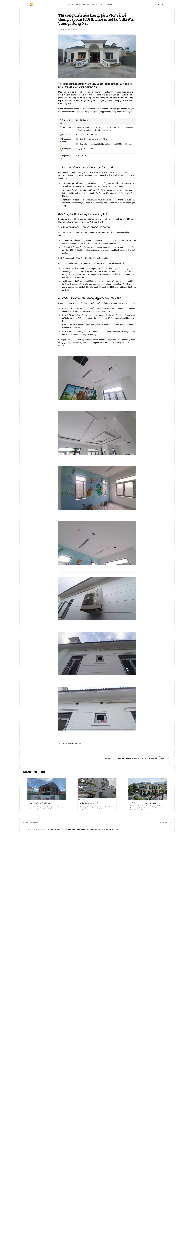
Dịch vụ (94, 4)
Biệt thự (42, 829)
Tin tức (102, 4)
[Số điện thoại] (154, 4)
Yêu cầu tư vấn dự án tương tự (72, 743)
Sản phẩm (86, 4)
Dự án (78, 4)
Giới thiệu (110, 4)
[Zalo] (158, 4)
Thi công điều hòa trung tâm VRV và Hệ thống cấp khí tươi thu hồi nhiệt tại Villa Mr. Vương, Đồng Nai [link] (82, 829)
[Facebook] (162, 4)
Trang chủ (70, 4)
